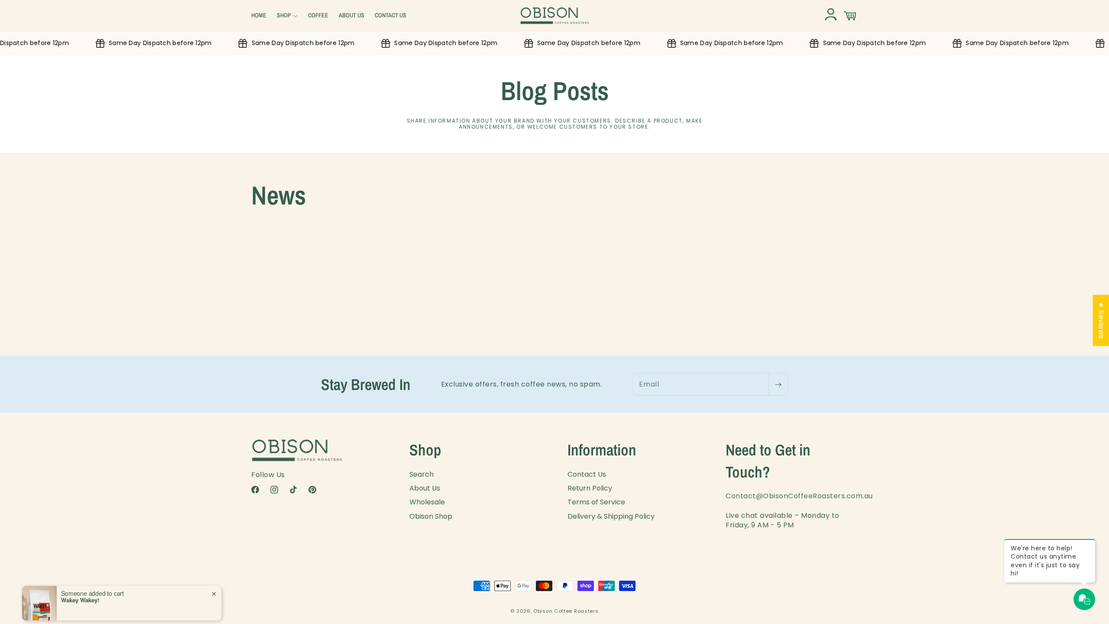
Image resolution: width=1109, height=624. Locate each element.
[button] (287, 15)
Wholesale (427, 502)
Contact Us (586, 474)
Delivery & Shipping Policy (611, 516)
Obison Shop (430, 516)
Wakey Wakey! (80, 590)
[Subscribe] (778, 384)
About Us (424, 488)
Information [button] (601, 449)
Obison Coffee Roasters (565, 611)
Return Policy (589, 488)
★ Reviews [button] (1101, 320)
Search (421, 474)
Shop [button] (425, 449)
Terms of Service (596, 502)
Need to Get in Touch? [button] (768, 460)
